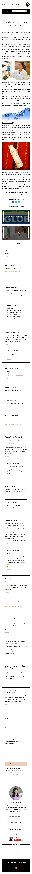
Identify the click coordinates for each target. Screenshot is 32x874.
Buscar (26, 11)
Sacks (12, 186)
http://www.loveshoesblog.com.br (13, 424)
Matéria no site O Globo (16, 217)
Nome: (7, 718)
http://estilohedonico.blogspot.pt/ (13, 271)
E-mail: (7, 728)
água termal (13, 82)
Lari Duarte (16, 802)
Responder (7, 256)
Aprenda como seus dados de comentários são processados (17, 772)
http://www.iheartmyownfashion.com (14, 375)
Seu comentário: (10, 743)
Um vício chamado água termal (16, 233)
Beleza (22, 26)
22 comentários (12, 199)
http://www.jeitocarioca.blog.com (13, 606)
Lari (18, 26)
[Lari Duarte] (16, 4)
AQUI (21, 189)
